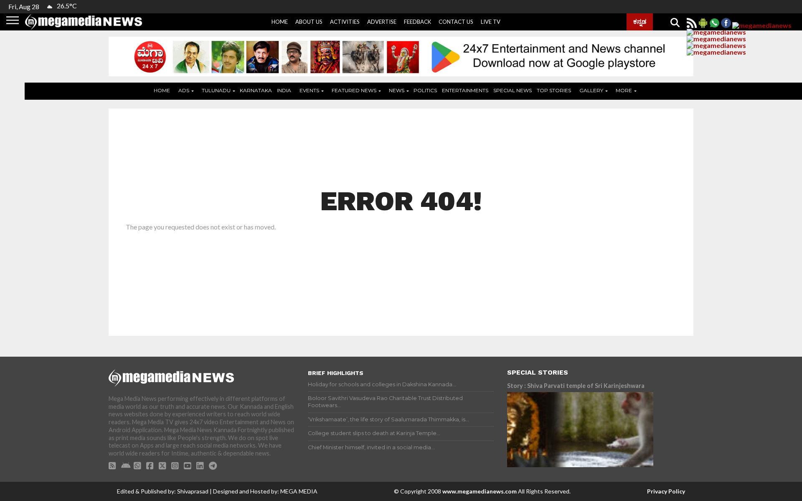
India (284, 90)
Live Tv (490, 21)
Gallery (591, 90)
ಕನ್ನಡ (639, 21)
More (624, 90)
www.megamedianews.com (479, 491)
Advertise (381, 21)
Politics (425, 90)
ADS (183, 90)
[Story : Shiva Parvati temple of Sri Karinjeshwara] (580, 429)
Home (280, 21)
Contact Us (456, 21)
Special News (512, 90)
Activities (345, 21)
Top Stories (554, 90)
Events (309, 90)
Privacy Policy (666, 491)
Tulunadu (216, 90)
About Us (308, 21)
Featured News (354, 90)
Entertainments (465, 90)
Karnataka (256, 90)
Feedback (417, 21)
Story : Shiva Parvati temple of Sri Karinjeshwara (576, 385)
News (396, 90)
